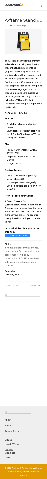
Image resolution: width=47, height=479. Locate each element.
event (15, 251)
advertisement (22, 248)
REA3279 (24, 258)
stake (34, 262)
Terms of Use (12, 425)
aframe (34, 248)
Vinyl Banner (35, 285)
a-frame (9, 248)
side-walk (10, 262)
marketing (17, 255)
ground (28, 251)
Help (7, 457)
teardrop (9, 265)
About (8, 420)
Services (9, 450)
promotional (11, 258)
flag (21, 251)
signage (25, 262)
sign (18, 262)
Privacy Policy (12, 431)
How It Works (12, 444)
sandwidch (35, 258)
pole (26, 255)
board (8, 251)
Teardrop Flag (12, 285)
